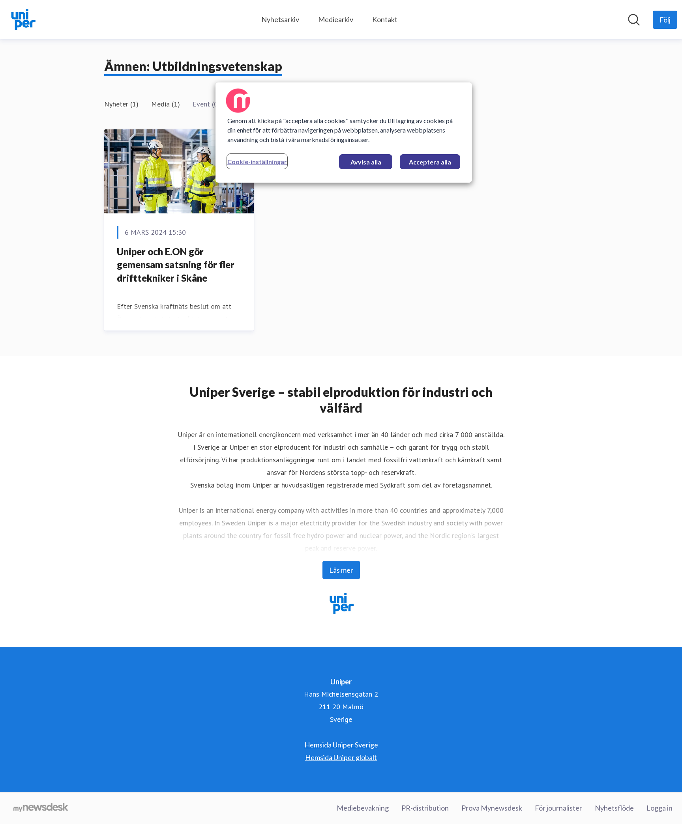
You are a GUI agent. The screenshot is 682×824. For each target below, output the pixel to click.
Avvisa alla (365, 162)
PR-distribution (425, 807)
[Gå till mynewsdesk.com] (40, 808)
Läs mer (341, 570)
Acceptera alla (430, 162)
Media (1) (165, 103)
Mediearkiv (335, 19)
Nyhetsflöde (614, 807)
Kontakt (384, 19)
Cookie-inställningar (257, 161)
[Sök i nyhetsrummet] (634, 19)
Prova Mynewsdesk (491, 807)
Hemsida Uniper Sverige (341, 744)
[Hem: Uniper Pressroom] (23, 20)
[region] (343, 132)
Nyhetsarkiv (280, 19)
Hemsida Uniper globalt (341, 757)
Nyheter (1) (121, 103)
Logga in (659, 807)
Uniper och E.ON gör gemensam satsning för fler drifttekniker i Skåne (175, 265)
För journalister (558, 807)
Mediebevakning (363, 807)
